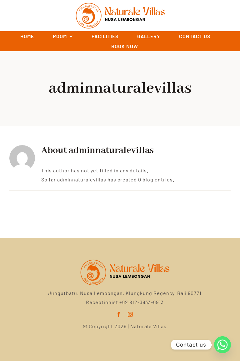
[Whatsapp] (222, 344)
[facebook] (119, 314)
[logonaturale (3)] (125, 259)
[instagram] (130, 314)
